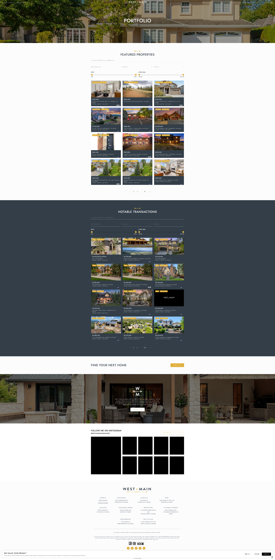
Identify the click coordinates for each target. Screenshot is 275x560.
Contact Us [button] (137, 409)
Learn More (155, 539)
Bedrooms (156, 67)
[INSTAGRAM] (132, 548)
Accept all (266, 554)
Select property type (96, 67)
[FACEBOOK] (128, 548)
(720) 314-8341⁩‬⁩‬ (103, 500)
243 (145, 347)
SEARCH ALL (177, 365)
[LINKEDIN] (136, 548)
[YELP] (140, 548)
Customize (256, 554)
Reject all (247, 554)
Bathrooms (125, 67)
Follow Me (167, 432)
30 (145, 191)
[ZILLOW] (144, 548)
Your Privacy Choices (137, 558)
